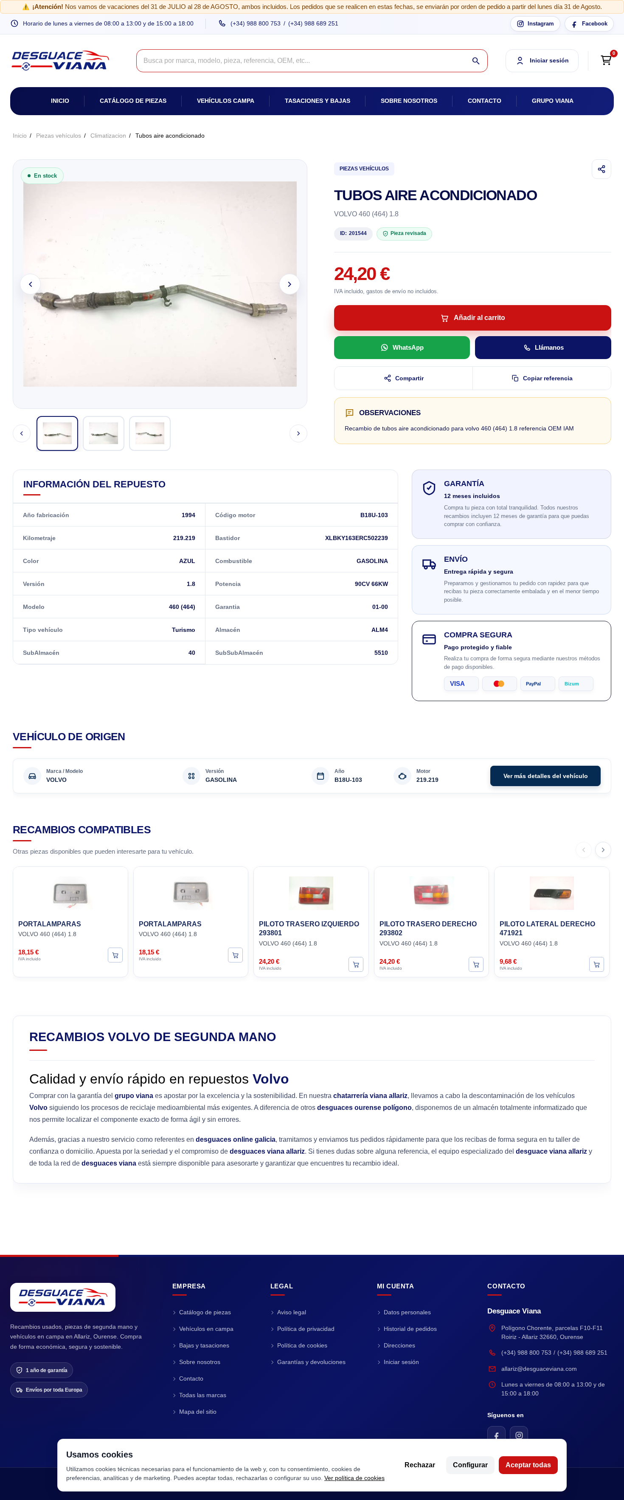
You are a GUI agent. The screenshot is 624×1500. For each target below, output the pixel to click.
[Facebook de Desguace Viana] (496, 1435)
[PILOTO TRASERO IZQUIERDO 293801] (311, 892)
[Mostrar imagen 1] (57, 433)
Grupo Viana (552, 100)
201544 (353, 233)
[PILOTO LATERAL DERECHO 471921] (552, 892)
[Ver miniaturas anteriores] (22, 433)
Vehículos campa (225, 100)
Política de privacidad (305, 1328)
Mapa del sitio (197, 1411)
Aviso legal (291, 1312)
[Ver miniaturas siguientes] (298, 433)
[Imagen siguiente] (289, 284)
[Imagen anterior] (30, 284)
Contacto (484, 100)
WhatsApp (408, 347)
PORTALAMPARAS (49, 924)
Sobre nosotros (409, 100)
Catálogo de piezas (133, 100)
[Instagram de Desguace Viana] (519, 1435)
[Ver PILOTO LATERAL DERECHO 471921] (596, 964)
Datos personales (407, 1312)
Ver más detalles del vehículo (545, 776)
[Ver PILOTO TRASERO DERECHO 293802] (476, 964)
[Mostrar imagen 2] (103, 433)
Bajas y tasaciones (204, 1345)
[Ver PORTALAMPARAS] (115, 955)
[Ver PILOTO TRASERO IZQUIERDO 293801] (356, 964)
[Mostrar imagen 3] (150, 433)
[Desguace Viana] (62, 1297)
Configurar (470, 1465)
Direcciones (399, 1345)
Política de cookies (302, 1345)
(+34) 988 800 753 (255, 23)
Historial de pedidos (410, 1328)
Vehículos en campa (206, 1328)
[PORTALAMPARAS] (70, 892)
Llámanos (549, 347)
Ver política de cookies (354, 1478)
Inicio (60, 100)
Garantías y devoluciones (311, 1361)
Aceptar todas (528, 1465)
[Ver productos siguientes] (603, 850)
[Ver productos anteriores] (584, 850)
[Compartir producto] (601, 169)
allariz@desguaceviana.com (539, 1368)
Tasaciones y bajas (317, 100)
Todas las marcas (202, 1395)
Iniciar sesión (401, 1361)
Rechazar (420, 1465)
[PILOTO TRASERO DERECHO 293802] (431, 892)
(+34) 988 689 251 (313, 23)
